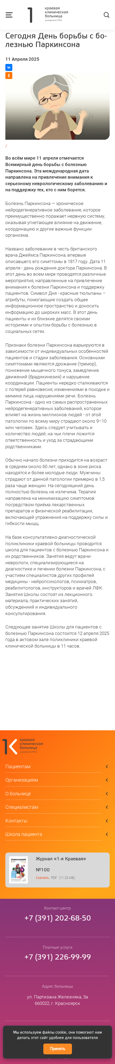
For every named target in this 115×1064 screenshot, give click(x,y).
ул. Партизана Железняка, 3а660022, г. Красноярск (57, 1000)
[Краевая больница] (48, 15)
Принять (57, 1049)
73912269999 (57, 957)
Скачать (42, 878)
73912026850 (57, 918)
